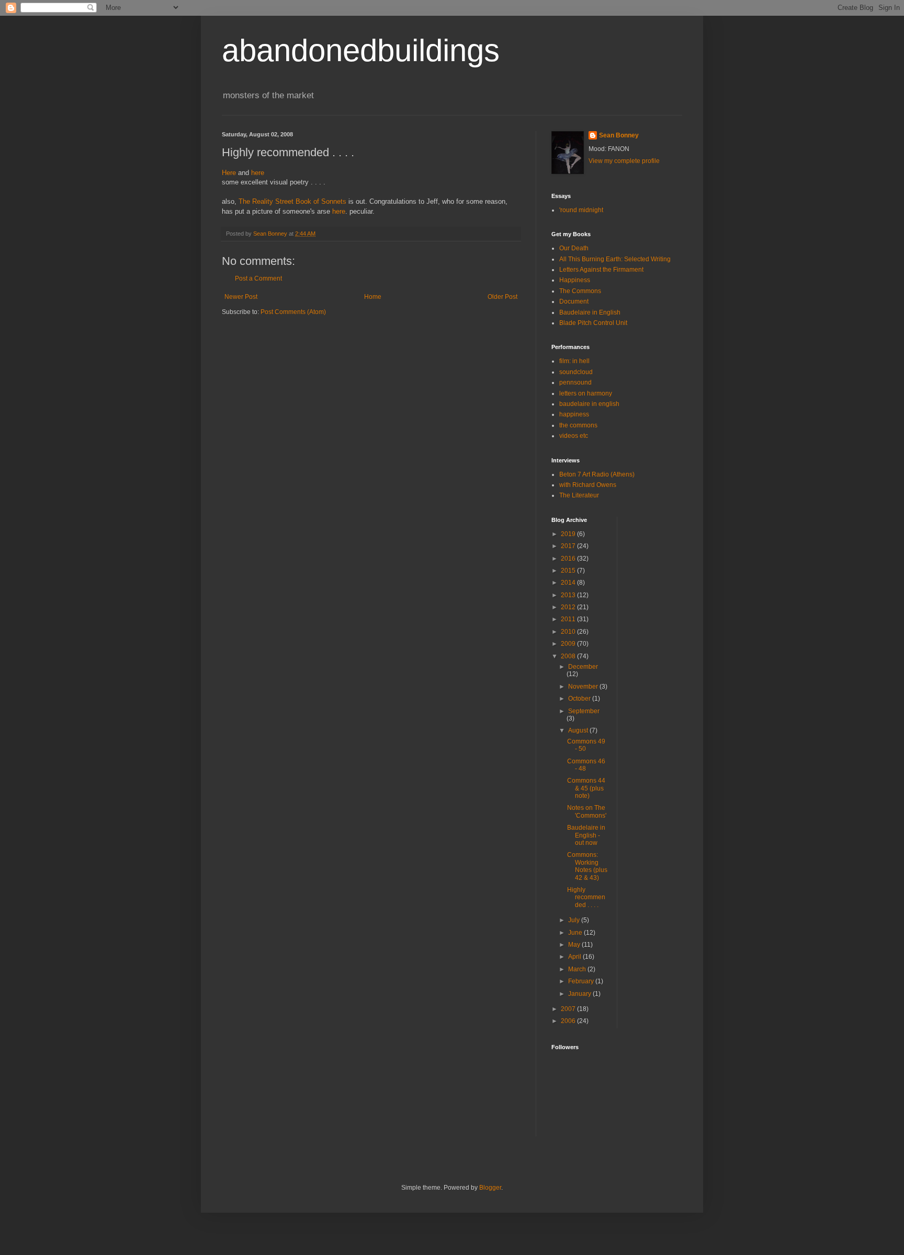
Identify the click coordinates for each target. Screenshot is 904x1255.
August (579, 730)
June (576, 932)
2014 (569, 582)
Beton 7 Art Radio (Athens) (597, 474)
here (257, 173)
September (584, 711)
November (584, 686)
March (577, 969)
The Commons (580, 291)
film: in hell (574, 361)
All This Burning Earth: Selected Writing (615, 259)
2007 (569, 1009)
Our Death (574, 248)
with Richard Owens (587, 485)
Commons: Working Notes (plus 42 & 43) (587, 866)
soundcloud (576, 372)
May (575, 944)
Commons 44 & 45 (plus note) (586, 788)
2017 (569, 546)
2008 (569, 656)
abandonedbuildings (361, 50)
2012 (569, 607)
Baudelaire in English (589, 312)
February (581, 981)
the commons (578, 425)
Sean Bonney (619, 135)
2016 (569, 558)
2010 (569, 631)
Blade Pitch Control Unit (593, 323)
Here (229, 173)
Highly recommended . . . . (586, 897)
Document (574, 301)
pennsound (575, 382)
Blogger (490, 1187)
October (580, 698)
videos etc (573, 435)
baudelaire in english (589, 404)
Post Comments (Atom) (293, 312)
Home (372, 296)
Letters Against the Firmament (601, 269)
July (574, 920)
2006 (569, 1021)
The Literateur (579, 495)
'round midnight (581, 210)
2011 (569, 619)
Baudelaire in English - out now (586, 835)
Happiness (574, 280)
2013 (569, 595)
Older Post (502, 296)
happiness (574, 414)
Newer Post (240, 296)
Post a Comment (258, 278)
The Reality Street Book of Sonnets (292, 201)
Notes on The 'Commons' (586, 811)
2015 (569, 570)
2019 (569, 534)
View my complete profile (624, 161)
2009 (569, 643)
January (580, 993)
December (583, 666)
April (575, 956)
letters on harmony (585, 393)
